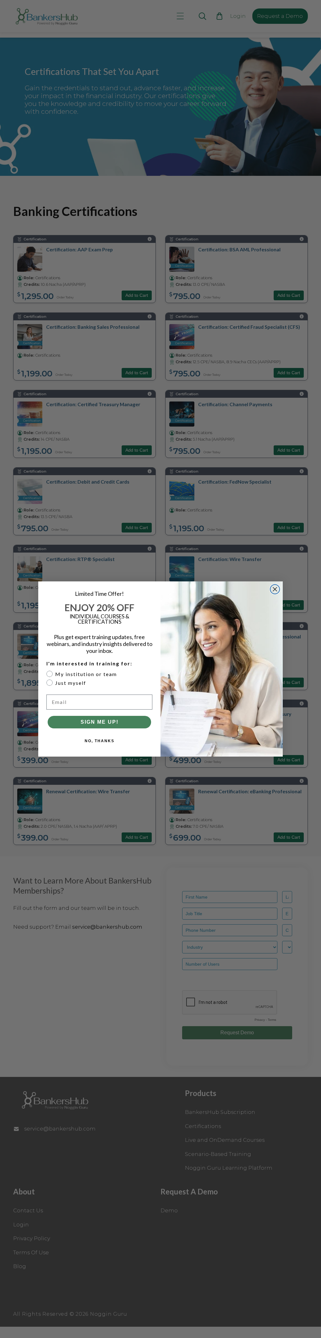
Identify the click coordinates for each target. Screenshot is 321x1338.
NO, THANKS (99, 741)
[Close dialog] (275, 589)
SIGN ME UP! (99, 722)
